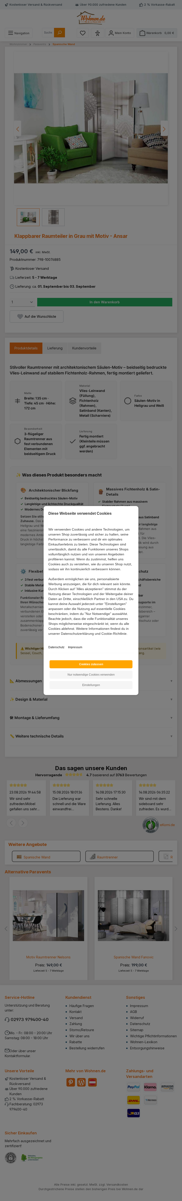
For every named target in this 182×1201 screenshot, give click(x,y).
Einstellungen (91, 685)
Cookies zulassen (91, 664)
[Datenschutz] (48, 639)
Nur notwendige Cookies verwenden (91, 674)
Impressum (75, 647)
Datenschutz (56, 647)
